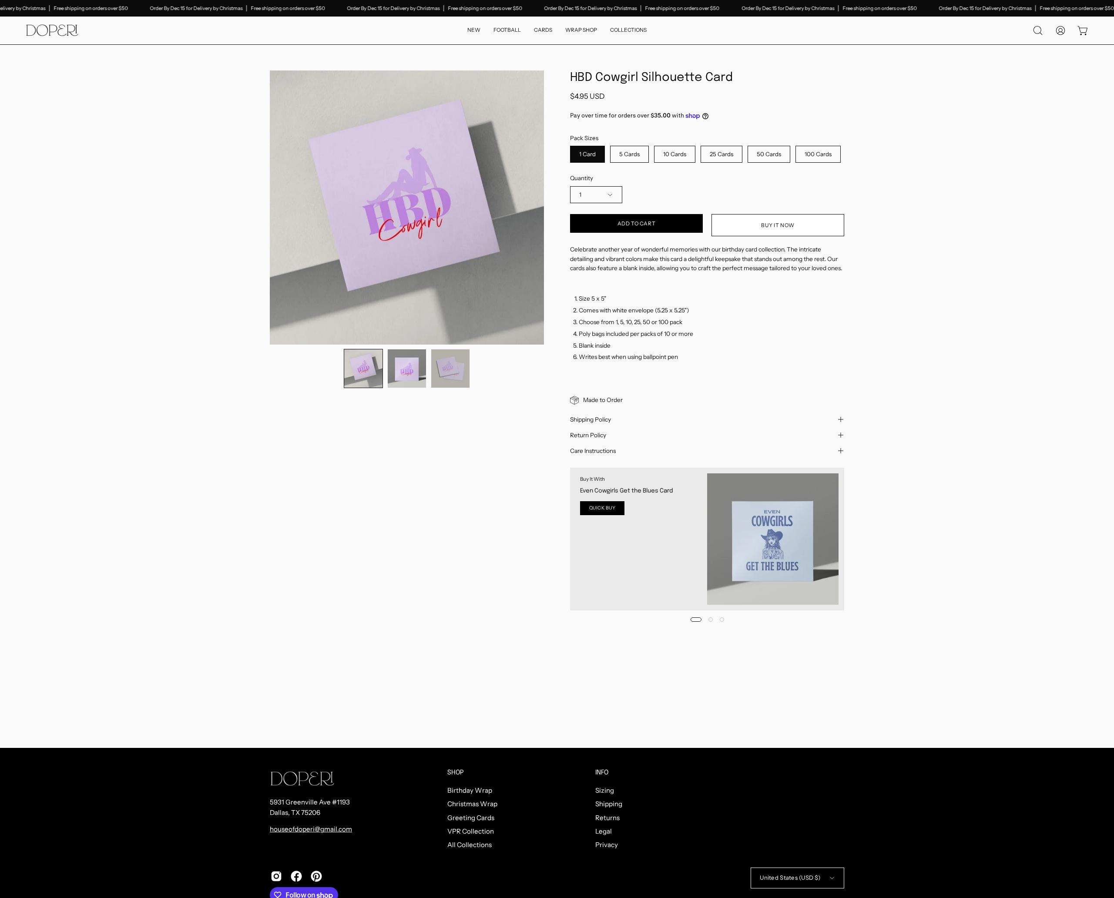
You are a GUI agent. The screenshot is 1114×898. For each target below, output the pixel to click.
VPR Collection (470, 831)
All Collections (469, 845)
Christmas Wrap (472, 804)
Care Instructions (593, 450)
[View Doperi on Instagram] (276, 876)
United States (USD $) (790, 877)
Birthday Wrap (469, 790)
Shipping (608, 804)
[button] (628, 30)
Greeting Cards (470, 818)
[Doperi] (52, 30)
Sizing (604, 790)
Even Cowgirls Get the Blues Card (626, 491)
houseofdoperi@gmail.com (311, 829)
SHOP (455, 772)
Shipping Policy (590, 419)
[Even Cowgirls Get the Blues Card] (773, 539)
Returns (607, 818)
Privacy (606, 845)
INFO (601, 772)
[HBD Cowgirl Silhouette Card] (363, 368)
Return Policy (588, 435)
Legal (603, 831)
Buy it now (778, 225)
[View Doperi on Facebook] (296, 876)
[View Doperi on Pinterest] (316, 876)
